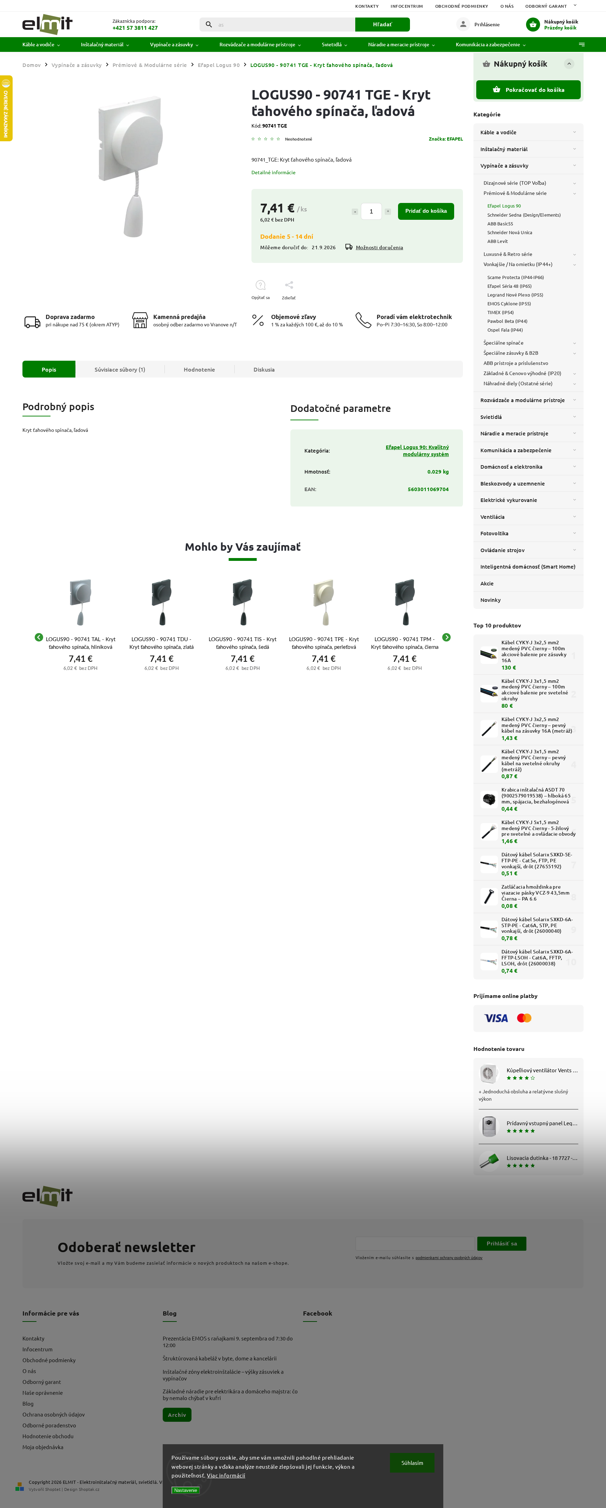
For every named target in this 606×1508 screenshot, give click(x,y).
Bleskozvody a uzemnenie (512, 483)
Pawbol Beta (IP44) (507, 321)
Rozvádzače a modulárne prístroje (522, 399)
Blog (28, 1403)
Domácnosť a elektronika (511, 466)
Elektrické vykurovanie (508, 499)
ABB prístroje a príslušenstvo (516, 363)
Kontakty (367, 6)
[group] (80, 637)
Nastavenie (185, 1490)
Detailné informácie (273, 172)
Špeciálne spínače (504, 342)
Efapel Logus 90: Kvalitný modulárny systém (417, 450)
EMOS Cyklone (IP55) (509, 303)
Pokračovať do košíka (535, 89)
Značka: (446, 139)
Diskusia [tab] (264, 369)
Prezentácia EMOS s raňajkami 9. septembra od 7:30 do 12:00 (228, 1341)
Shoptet (53, 1489)
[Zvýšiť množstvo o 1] (388, 212)
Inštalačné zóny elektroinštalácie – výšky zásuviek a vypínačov (223, 1374)
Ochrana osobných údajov (53, 1414)
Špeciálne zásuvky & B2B (511, 352)
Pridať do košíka (426, 211)
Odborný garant (546, 6)
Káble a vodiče (498, 132)
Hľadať (382, 24)
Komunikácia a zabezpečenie (516, 450)
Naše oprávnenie (42, 1392)
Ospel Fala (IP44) (505, 330)
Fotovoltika (494, 533)
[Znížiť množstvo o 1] (355, 212)
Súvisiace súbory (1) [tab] (120, 369)
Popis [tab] (49, 369)
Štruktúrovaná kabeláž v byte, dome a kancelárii (220, 1358)
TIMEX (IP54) (500, 312)
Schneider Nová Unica (509, 232)
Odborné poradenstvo (49, 1425)
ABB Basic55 (500, 223)
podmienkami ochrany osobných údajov (449, 1257)
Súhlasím (412, 1462)
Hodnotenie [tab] (199, 369)
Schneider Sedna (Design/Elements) (524, 215)
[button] (80, 667)
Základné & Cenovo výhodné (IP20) (522, 373)
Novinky (490, 599)
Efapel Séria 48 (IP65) (509, 286)
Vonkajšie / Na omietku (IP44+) (518, 264)
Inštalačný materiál (503, 148)
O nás (507, 6)
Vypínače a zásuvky (504, 165)
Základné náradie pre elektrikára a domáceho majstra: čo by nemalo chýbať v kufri (230, 1394)
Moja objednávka (42, 1447)
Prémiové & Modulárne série (515, 193)
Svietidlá (491, 416)
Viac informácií (226, 1475)
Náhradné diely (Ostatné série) (518, 383)
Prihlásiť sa (502, 1244)
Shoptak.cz (89, 1489)
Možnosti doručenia (379, 247)
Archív (177, 1414)
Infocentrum (407, 6)
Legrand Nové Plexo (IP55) (515, 295)
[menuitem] (46, 44)
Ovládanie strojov (502, 549)
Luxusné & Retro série (508, 254)
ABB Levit (497, 241)
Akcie (487, 583)
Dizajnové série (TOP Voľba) (515, 182)
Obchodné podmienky (462, 6)
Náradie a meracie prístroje (514, 433)
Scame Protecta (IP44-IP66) (515, 277)
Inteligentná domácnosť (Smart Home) (528, 566)
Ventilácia (492, 516)
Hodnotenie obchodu (48, 1436)
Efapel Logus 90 (504, 206)
